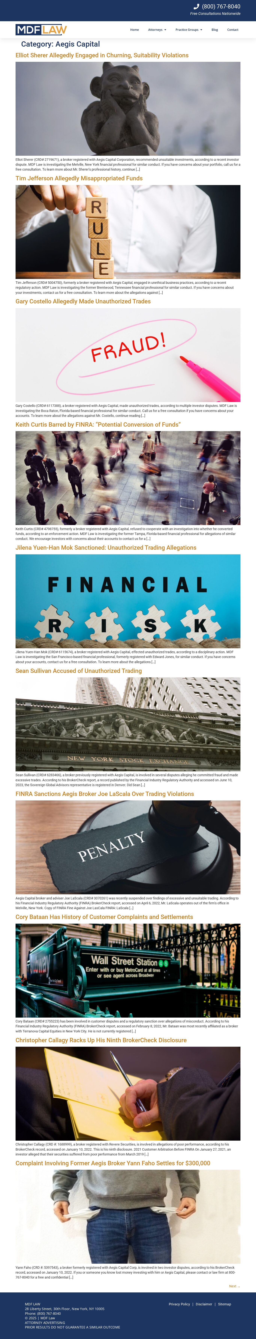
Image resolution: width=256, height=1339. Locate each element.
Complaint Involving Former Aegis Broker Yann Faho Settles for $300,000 (113, 1163)
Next (234, 1286)
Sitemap (224, 1304)
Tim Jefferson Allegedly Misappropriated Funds (79, 178)
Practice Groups (187, 30)
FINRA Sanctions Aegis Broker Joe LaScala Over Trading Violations (105, 793)
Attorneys (155, 30)
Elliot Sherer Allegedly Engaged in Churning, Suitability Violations (102, 55)
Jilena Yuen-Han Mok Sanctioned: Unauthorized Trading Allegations (106, 547)
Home (134, 30)
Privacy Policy (179, 1304)
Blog (215, 30)
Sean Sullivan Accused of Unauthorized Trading (79, 670)
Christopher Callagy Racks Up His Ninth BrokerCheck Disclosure (101, 1040)
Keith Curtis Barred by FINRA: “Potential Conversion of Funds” (98, 424)
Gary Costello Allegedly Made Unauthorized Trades (83, 301)
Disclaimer (204, 1304)
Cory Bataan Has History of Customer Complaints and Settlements (104, 916)
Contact (232, 30)
